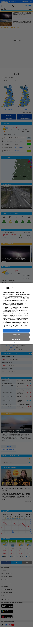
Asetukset (16, 335)
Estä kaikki (16, 339)
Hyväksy (16, 331)
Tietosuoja (16, 342)
